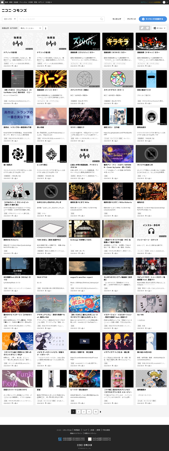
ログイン (144, 2)
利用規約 (77, 430)
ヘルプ (85, 430)
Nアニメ (41, 2)
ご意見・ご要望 (95, 430)
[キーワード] (147, 28)
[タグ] (142, 28)
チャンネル (23, 2)
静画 (10, 2)
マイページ (131, 19)
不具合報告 (106, 430)
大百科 (30, 2)
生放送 (16, 2)
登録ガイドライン (76, 433)
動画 (6, 2)
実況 (35, 2)
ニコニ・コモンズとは (64, 430)
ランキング (116, 19)
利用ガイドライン (90, 433)
